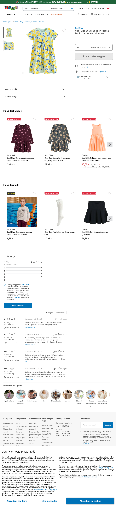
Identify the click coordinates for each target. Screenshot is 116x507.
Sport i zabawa (9, 401)
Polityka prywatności (89, 477)
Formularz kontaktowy (64, 423)
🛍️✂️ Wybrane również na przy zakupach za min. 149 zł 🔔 (58, 2)
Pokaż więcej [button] (29, 327)
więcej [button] (85, 444)
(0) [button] (56, 319)
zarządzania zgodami (105, 468)
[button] (72, 8)
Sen (44, 401)
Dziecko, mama (32, 401)
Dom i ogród (67, 401)
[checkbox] (81, 431)
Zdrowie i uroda (56, 401)
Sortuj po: (49, 313)
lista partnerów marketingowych (45, 489)
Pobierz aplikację (98, 8)
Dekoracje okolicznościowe (91, 403)
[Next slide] (64, 51)
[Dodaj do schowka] (63, 29)
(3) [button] (56, 368)
